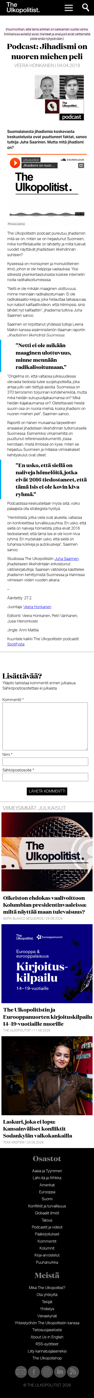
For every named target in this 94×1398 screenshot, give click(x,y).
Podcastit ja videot (47, 1227)
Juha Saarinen (66, 559)
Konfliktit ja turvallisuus (47, 1206)
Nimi (7, 755)
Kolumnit (47, 1248)
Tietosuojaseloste (47, 1330)
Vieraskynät (47, 1316)
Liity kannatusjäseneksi (47, 1351)
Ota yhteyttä (47, 1295)
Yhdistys (47, 1309)
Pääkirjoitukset (47, 1234)
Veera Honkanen (34, 65)
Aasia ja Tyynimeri (47, 1171)
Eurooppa (47, 1192)
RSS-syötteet (47, 1344)
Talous (47, 1220)
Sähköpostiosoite (18, 770)
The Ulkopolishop (47, 1358)
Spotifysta (15, 644)
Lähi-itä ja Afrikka (47, 1178)
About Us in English (47, 1337)
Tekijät (47, 1302)
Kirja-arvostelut (47, 1255)
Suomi (47, 1199)
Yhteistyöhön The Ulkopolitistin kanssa (47, 1323)
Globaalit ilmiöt (47, 1213)
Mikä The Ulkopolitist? (47, 1288)
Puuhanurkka (47, 1262)
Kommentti (13, 700)
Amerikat (47, 1185)
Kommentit (47, 1241)
